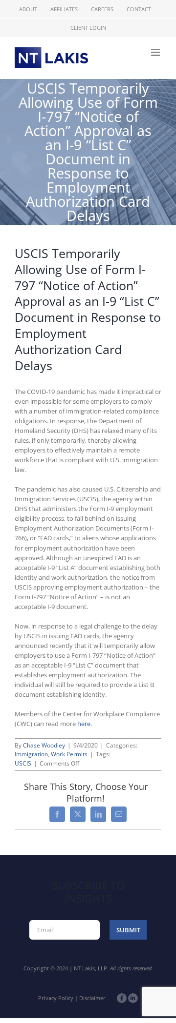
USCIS (23, 763)
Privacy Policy (55, 998)
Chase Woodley (44, 745)
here (83, 723)
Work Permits (69, 754)
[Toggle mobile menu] (156, 52)
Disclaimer (92, 998)
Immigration (31, 754)
